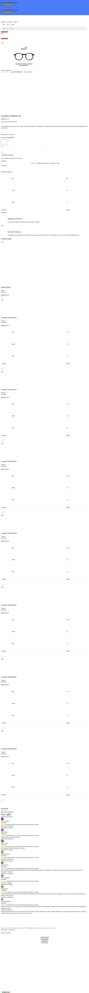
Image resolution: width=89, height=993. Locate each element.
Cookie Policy (11, 929)
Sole (21, 158)
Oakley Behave (6, 287)
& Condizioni (7, 932)
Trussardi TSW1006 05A (9, 318)
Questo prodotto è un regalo (7, 134)
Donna (7, 72)
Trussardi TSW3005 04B (9, 533)
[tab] (33, 163)
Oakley (2, 290)
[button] (2, 297)
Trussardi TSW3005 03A (9, 461)
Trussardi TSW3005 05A (9, 605)
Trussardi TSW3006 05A (9, 677)
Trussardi (3, 320)
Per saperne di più (27, 913)
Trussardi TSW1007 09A (9, 389)
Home (2, 72)
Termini (2, 932)
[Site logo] (6, 17)
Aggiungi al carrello (7, 155)
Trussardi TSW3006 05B (9, 749)
